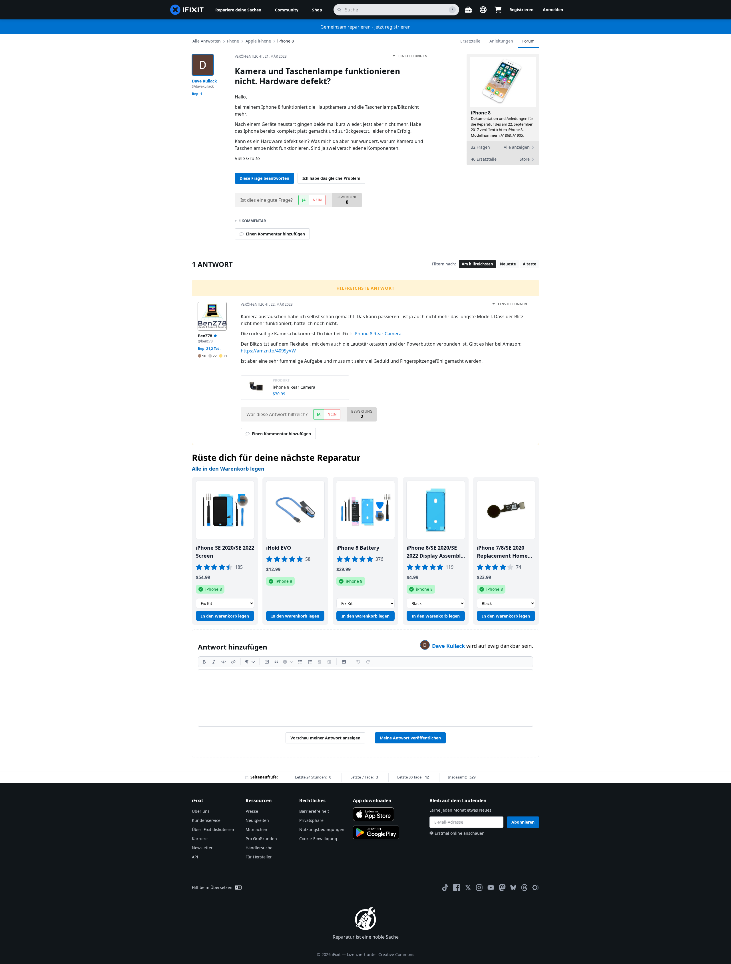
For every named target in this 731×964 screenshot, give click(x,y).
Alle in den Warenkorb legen (228, 468)
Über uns (201, 811)
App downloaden (372, 800)
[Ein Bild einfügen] (343, 662)
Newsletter (202, 847)
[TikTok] (445, 887)
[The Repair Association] (535, 887)
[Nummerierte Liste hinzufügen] (309, 662)
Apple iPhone (258, 41)
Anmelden (553, 9)
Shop (317, 10)
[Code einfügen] (223, 662)
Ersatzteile (470, 41)
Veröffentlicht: (261, 56)
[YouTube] (490, 887)
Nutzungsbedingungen (321, 829)
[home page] (187, 10)
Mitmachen (256, 829)
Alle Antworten (206, 41)
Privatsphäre (311, 820)
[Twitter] (468, 887)
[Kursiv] (213, 662)
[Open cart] (498, 9)
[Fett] (204, 662)
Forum (528, 41)
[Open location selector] (483, 9)
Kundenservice (206, 820)
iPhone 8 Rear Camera (377, 333)
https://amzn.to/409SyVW (268, 351)
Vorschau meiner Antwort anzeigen (325, 738)
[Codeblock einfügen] (266, 662)
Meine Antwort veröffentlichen (410, 738)
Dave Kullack (449, 645)
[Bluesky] (513, 887)
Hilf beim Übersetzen (212, 887)
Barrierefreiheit (314, 811)
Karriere (200, 838)
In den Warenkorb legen (225, 616)
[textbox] (365, 698)
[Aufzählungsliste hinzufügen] (300, 662)
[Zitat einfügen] (276, 662)
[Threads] (524, 887)
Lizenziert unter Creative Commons (380, 954)
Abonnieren (523, 822)
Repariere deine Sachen (238, 10)
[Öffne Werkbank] (468, 9)
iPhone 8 (285, 41)
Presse (252, 811)
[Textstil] (250, 662)
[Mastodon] (502, 887)
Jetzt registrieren (392, 27)
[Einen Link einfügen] (233, 662)
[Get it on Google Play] (376, 832)
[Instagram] (479, 887)
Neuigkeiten (257, 820)
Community (286, 10)
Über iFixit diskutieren (213, 829)
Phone (233, 41)
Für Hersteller (259, 857)
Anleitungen (501, 41)
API (195, 857)
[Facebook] (456, 887)
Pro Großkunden (261, 838)
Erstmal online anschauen (460, 833)
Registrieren (521, 9)
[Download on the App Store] (373, 814)
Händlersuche (259, 847)
